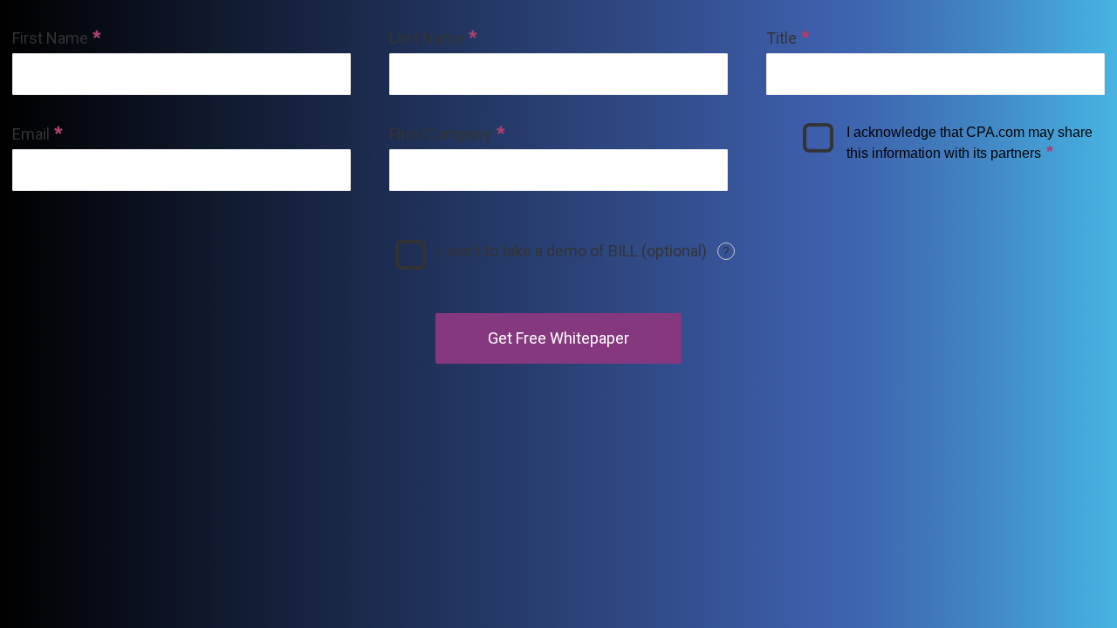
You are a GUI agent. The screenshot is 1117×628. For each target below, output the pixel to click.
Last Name (426, 38)
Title (781, 38)
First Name (50, 38)
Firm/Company (440, 134)
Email (31, 134)
